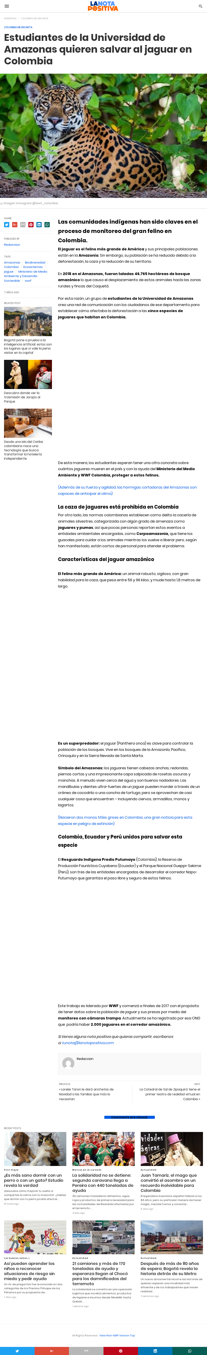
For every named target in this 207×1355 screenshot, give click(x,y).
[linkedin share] (155, 1351)
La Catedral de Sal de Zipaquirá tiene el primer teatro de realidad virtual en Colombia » (170, 1094)
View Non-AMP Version (114, 1335)
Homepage (10, 18)
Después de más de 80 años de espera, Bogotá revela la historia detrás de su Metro (170, 1268)
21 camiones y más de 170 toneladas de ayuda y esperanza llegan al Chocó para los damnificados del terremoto (100, 1274)
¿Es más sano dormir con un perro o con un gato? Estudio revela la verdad (33, 1180)
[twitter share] (17, 1351)
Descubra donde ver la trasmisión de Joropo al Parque (22, 397)
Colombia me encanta (35, 18)
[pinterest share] (121, 1351)
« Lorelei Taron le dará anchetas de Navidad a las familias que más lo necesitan (86, 1094)
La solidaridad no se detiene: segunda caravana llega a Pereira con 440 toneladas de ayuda (102, 1182)
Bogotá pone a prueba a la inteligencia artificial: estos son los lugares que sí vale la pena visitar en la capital (28, 346)
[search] (200, 6)
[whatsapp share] (189, 1351)
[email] (86, 1351)
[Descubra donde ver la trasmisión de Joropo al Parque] (28, 374)
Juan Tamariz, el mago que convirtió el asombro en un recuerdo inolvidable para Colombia (169, 1182)
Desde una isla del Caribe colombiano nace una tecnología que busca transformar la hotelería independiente (23, 450)
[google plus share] (52, 1351)
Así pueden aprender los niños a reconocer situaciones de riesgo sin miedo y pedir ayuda (29, 1271)
